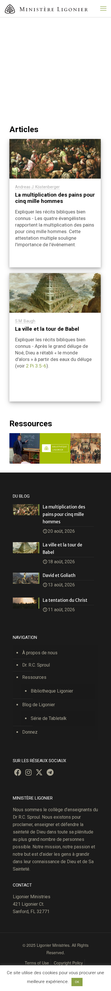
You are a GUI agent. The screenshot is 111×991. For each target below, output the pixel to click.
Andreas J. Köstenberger (37, 187)
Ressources (34, 677)
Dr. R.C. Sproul (36, 665)
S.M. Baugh (25, 321)
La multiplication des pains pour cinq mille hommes (55, 197)
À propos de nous (39, 652)
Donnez (30, 732)
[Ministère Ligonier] (47, 8)
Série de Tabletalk (49, 718)
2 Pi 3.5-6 (36, 366)
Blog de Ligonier (38, 704)
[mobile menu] (103, 8)
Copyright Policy (68, 963)
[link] (55, 448)
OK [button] (77, 982)
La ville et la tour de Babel (47, 329)
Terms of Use (37, 963)
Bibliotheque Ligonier (52, 691)
